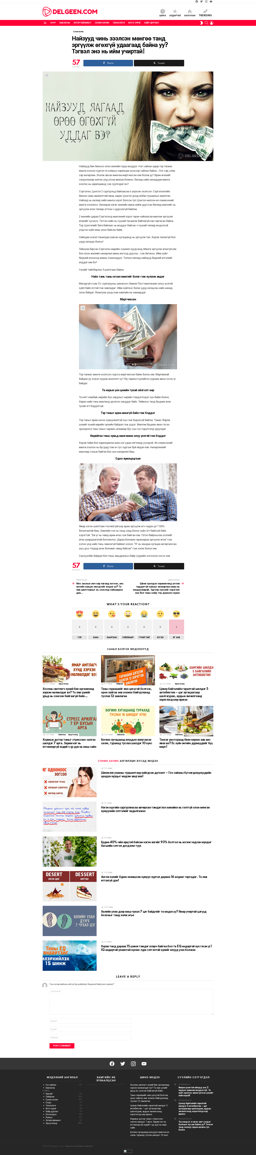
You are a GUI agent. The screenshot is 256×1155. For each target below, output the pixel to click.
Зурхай (64, 1094)
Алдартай (175, 15)
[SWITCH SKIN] (201, 23)
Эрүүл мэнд (63, 684)
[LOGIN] (211, 23)
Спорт (64, 1102)
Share (46, 75)
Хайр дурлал (151, 23)
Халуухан (189, 15)
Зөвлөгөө (64, 23)
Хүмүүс (64, 1117)
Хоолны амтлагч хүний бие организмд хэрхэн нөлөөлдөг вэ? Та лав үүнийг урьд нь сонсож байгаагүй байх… (68, 692)
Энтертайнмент (82, 23)
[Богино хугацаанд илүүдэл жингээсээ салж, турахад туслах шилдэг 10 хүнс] (128, 721)
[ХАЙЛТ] (206, 23)
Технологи (119, 23)
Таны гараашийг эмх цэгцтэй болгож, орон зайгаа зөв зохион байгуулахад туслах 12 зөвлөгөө (126, 692)
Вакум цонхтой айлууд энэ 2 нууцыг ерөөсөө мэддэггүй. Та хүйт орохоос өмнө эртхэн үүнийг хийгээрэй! (196, 1091)
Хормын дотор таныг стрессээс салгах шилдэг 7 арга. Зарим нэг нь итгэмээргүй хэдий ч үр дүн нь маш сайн (69, 743)
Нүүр (53, 23)
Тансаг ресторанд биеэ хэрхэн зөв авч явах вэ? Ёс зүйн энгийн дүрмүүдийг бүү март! (186, 743)
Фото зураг (134, 23)
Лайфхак (119, 684)
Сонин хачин (102, 23)
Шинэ (162, 15)
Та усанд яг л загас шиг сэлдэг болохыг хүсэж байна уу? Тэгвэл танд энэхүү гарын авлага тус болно (196, 1126)
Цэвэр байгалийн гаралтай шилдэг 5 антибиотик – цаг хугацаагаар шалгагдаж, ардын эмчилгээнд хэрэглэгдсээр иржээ (195, 1108)
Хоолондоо (64, 1114)
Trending (205, 15)
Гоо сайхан (64, 1085)
